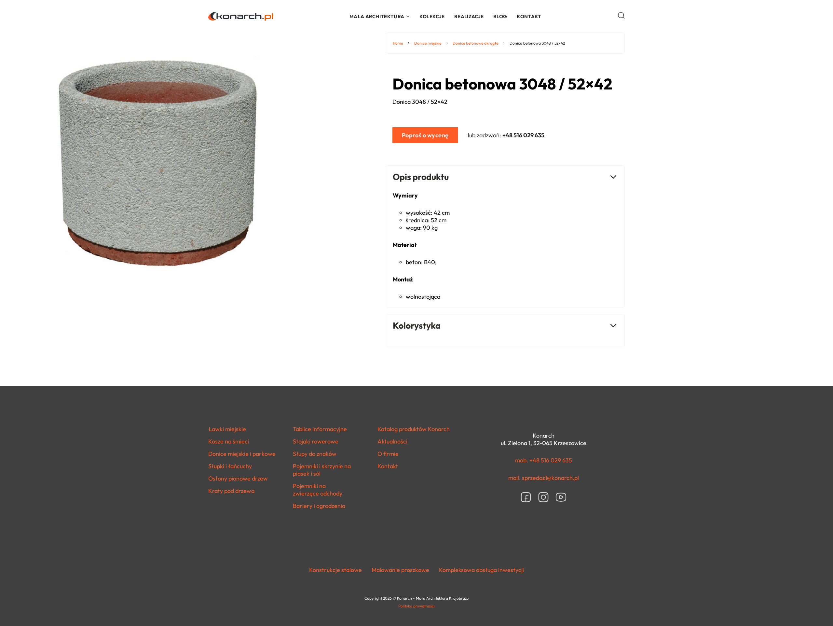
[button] (621, 15)
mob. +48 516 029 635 (543, 460)
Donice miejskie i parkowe (242, 453)
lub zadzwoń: (506, 135)
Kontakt (529, 16)
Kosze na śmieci (228, 441)
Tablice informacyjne (320, 429)
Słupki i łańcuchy (230, 466)
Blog (500, 16)
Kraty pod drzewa (231, 491)
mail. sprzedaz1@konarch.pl (543, 478)
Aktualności (392, 441)
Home (398, 43)
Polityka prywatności (416, 606)
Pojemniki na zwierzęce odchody (317, 489)
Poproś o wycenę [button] (425, 135)
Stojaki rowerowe (315, 441)
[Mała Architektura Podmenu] (408, 16)
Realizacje (469, 16)
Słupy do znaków (314, 453)
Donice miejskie (427, 43)
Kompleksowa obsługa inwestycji (481, 570)
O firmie (388, 453)
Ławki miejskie (227, 429)
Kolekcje (431, 16)
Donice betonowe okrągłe (475, 43)
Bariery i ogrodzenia (319, 506)
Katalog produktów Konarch (413, 429)
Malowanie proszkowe (400, 570)
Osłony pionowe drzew (238, 478)
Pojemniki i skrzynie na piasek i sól (322, 469)
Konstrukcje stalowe (335, 570)
